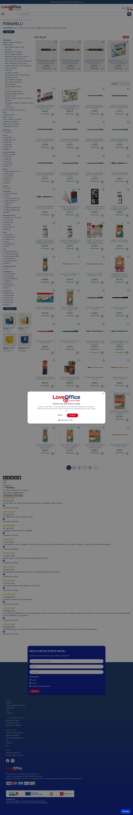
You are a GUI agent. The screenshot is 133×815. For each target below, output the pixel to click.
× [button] (103, 393)
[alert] (66, 407)
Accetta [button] (72, 415)
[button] (66, 420)
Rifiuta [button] (60, 415)
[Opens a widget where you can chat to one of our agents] (125, 811)
